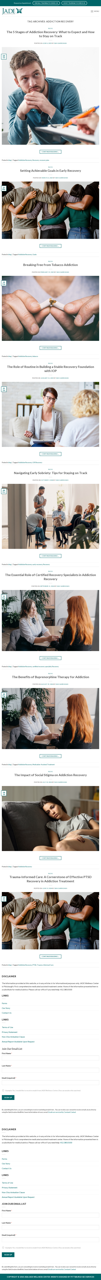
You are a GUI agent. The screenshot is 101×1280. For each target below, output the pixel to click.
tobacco (35, 356)
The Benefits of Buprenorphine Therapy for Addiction (50, 677)
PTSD (34, 965)
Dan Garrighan (60, 43)
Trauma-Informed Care (45, 965)
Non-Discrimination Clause (13, 1037)
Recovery (36, 160)
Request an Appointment (22, 3)
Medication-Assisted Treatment (44, 765)
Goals (35, 254)
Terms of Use (7, 1027)
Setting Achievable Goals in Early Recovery (50, 170)
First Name (7, 1053)
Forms (4, 1003)
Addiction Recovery (25, 160)
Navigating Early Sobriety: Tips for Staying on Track (50, 473)
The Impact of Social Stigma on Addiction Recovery (50, 775)
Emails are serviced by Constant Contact (62, 1112)
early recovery (37, 564)
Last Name (7, 1066)
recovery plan (44, 160)
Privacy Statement (9, 1032)
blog (50, 28)
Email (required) (9, 1078)
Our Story (6, 1008)
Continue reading (50, 152)
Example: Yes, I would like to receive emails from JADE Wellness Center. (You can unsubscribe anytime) (43, 1091)
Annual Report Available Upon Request (18, 1041)
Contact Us (6, 1013)
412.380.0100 (66, 1142)
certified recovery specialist (42, 666)
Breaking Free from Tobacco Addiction (50, 265)
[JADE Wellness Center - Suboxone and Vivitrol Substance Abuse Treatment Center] (14, 11)
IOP (34, 462)
